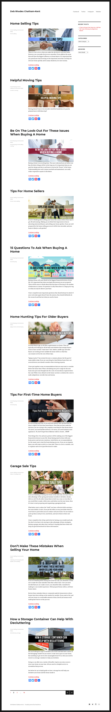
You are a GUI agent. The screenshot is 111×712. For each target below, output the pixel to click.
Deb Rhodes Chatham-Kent (25, 11)
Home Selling (13, 30)
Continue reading (33, 65)
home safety (20, 144)
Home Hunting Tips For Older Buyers (39, 317)
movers (12, 90)
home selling (13, 33)
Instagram (91, 11)
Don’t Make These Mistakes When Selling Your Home (37, 548)
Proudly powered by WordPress (33, 704)
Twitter (83, 11)
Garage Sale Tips (23, 466)
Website (98, 11)
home (11, 201)
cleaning (12, 559)
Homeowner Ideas (18, 88)
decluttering (13, 633)
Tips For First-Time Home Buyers (36, 394)
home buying (13, 144)
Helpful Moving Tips (26, 80)
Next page (72, 694)
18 (24, 692)
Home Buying (13, 86)
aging (11, 326)
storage (19, 633)
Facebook (76, 11)
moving (16, 90)
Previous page (68, 694)
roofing (12, 146)
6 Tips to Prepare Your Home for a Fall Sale (90, 27)
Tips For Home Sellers (27, 191)
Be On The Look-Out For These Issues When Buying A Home (39, 132)
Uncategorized (17, 474)
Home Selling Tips (24, 23)
